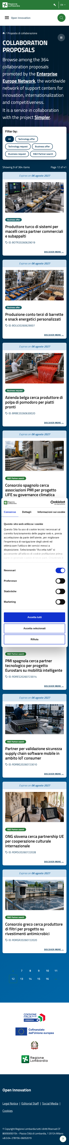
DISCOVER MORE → (54, 251)
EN (61, 4)
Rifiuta (34, 639)
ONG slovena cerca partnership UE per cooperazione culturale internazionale (34, 841)
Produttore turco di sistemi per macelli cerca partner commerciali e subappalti (34, 231)
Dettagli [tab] (26, 512)
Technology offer (26, 139)
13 (21, 979)
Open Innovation (20, 18)
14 (30, 979)
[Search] (61, 18)
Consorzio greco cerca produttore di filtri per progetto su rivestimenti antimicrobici (34, 929)
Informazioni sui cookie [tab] (51, 512)
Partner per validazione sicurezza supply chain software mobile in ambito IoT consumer (33, 753)
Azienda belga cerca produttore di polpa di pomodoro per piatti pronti (34, 402)
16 (47, 979)
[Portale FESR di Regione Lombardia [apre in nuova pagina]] (34, 1017)
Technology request (18, 146)
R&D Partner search (43, 154)
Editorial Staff (30, 1103)
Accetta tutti (34, 617)
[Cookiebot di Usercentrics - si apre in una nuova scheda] (50, 503)
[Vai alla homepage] (4, 33)
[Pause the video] (61, 37)
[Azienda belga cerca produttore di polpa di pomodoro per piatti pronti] (34, 368)
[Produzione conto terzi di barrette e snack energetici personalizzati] (34, 285)
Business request (17, 154)
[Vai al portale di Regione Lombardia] (11, 4)
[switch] (60, 581)
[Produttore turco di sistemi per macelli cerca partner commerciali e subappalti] (34, 197)
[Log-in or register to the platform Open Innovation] (54, 5)
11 (55, 971)
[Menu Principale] (7, 18)
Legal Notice (10, 1103)
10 (47, 971)
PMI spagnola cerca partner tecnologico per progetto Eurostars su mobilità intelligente (33, 665)
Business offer (42, 146)
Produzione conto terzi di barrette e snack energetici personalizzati (34, 316)
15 (38, 979)
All (9, 139)
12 (13, 979)
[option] (34, 214)
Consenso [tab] (10, 512)
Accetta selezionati (34, 628)
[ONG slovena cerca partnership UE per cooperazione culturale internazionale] (34, 807)
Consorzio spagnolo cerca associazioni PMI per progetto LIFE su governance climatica (30, 490)
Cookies (8, 1110)
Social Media (50, 1103)
